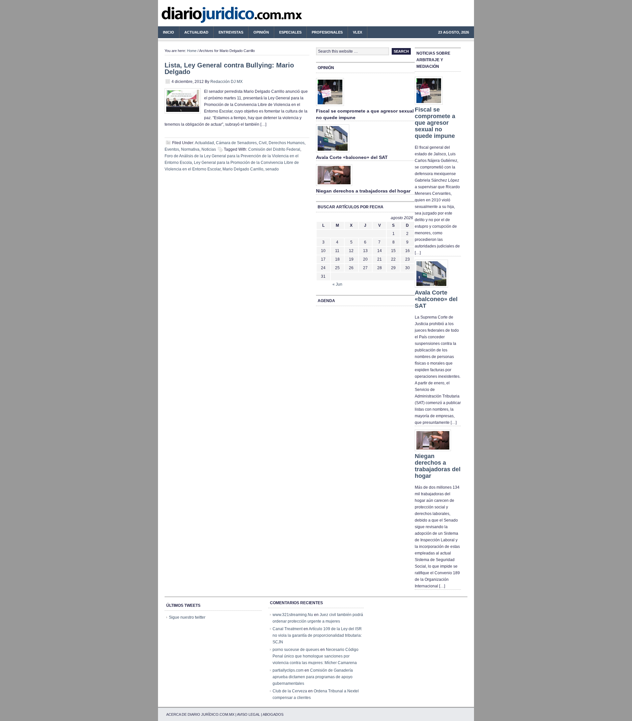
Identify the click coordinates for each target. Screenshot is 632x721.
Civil (263, 143)
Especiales (290, 32)
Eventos (172, 149)
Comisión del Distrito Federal (274, 149)
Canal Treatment (288, 629)
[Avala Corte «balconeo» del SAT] (332, 152)
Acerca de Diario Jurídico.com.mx (200, 714)
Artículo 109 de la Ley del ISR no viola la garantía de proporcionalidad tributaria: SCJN (317, 635)
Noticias (208, 149)
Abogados (273, 714)
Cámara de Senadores (236, 143)
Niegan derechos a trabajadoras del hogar (363, 190)
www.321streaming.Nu (293, 614)
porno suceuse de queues (296, 649)
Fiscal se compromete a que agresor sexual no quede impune (435, 122)
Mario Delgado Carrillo (243, 169)
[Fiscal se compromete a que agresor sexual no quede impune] (330, 106)
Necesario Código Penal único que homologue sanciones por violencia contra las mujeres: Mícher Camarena (315, 656)
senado (272, 169)
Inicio (168, 32)
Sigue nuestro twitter (187, 617)
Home (192, 51)
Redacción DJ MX (226, 81)
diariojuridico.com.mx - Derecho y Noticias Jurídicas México (212, 16)
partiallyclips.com (288, 670)
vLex (357, 32)
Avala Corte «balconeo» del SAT (352, 157)
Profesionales (325, 33)
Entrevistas (231, 32)
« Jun (337, 284)
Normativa (190, 149)
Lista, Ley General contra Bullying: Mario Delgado (229, 68)
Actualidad (193, 33)
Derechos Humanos (286, 143)
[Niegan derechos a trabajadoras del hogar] (334, 186)
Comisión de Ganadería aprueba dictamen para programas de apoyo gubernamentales (313, 677)
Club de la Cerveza (290, 691)
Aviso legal (248, 714)
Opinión (261, 32)
